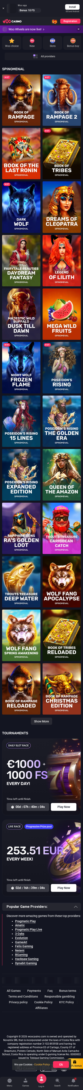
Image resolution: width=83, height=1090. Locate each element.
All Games (14, 990)
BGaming (21, 954)
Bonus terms (67, 990)
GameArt (21, 942)
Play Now (21, 97)
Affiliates (41, 1008)
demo (21, 104)
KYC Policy (66, 1002)
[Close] (78, 29)
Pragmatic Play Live (28, 929)
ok (61, 1064)
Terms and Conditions (23, 996)
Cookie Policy (43, 1002)
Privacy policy (18, 1002)
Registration (70, 21)
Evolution (21, 938)
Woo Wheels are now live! (25, 29)
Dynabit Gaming (26, 963)
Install (72, 7)
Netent (19, 950)
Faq (50, 990)
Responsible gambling (59, 996)
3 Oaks (19, 933)
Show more (41, 721)
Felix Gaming (24, 946)
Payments (34, 990)
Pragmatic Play (25, 921)
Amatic (20, 925)
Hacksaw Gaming (27, 959)
